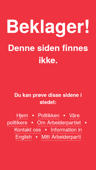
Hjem (22, 115)
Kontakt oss (27, 129)
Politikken (48, 115)
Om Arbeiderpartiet (59, 122)
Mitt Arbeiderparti (61, 136)
